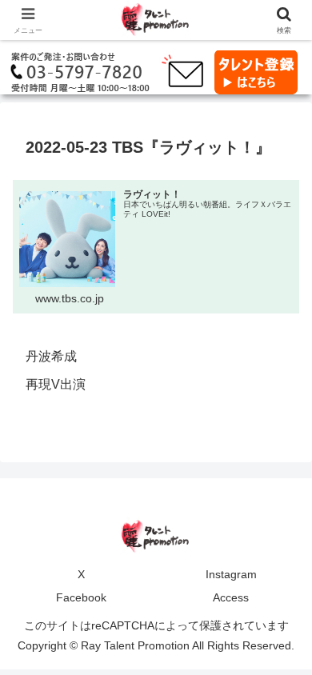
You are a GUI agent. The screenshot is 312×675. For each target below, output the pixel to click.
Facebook (81, 597)
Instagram (231, 574)
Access (231, 597)
